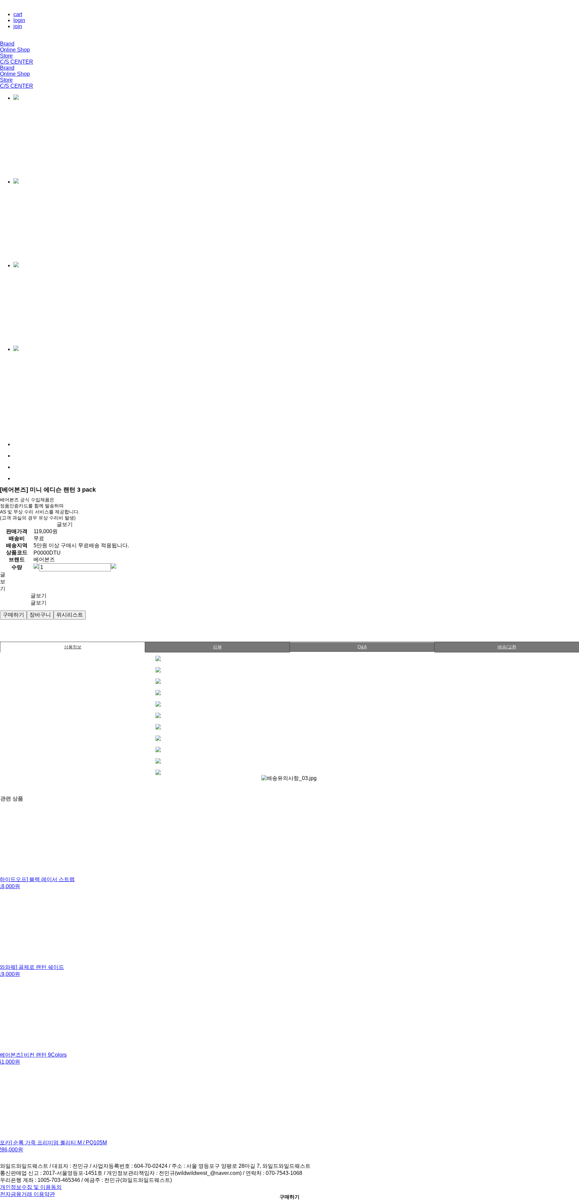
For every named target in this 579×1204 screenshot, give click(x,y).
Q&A (362, 646)
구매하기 (289, 1197)
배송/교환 (507, 646)
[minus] (36, 566)
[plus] (113, 566)
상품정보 (72, 646)
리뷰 (217, 646)
